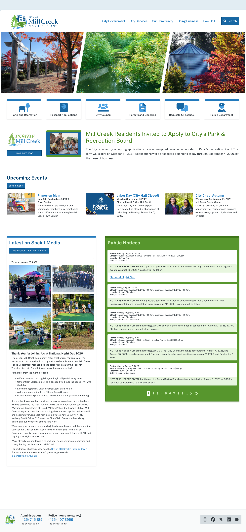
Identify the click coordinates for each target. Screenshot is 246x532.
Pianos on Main (49, 195)
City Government (113, 21)
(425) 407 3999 (60, 519)
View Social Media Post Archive (29, 250)
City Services (138, 21)
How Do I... (210, 21)
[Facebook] (213, 519)
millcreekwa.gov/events (24, 455)
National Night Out (122, 277)
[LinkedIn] (229, 519)
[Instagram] (205, 519)
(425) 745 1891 (32, 519)
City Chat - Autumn (209, 195)
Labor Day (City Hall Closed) (138, 195)
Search (232, 21)
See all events (16, 185)
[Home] (35, 22)
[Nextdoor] (236, 519)
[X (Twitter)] (221, 519)
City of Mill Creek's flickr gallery (68, 449)
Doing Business (188, 21)
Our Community (162, 21)
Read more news (24, 153)
